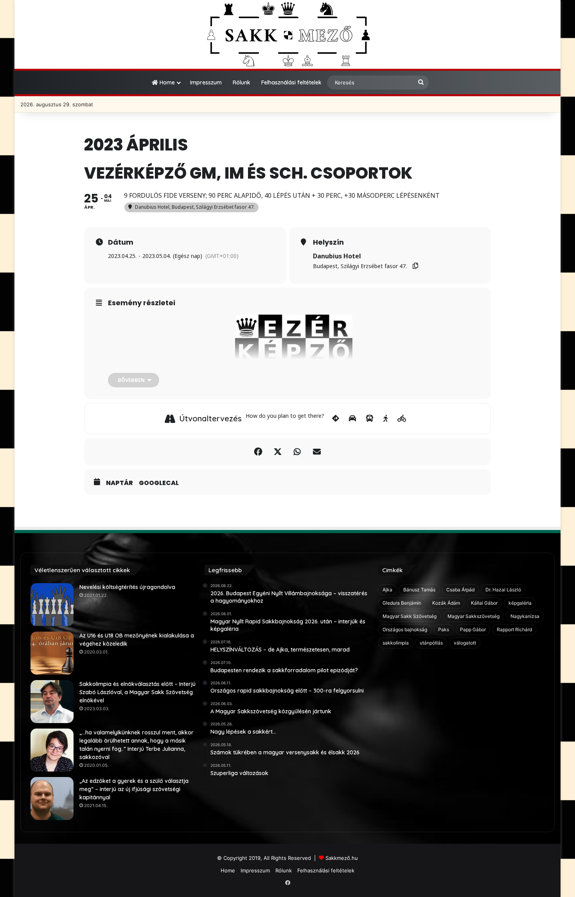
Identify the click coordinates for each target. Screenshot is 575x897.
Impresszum (206, 82)
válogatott (465, 643)
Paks (443, 629)
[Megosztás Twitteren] (278, 452)
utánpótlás (431, 643)
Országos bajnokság (405, 629)
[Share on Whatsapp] (297, 452)
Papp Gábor (473, 629)
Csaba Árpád (460, 590)
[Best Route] (335, 418)
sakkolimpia (396, 643)
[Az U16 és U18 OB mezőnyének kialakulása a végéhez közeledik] (52, 653)
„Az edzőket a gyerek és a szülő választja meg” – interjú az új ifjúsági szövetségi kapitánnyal (134, 789)
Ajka (387, 590)
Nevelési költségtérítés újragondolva (127, 587)
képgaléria (520, 603)
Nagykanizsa (524, 616)
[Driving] (352, 418)
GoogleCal (159, 483)
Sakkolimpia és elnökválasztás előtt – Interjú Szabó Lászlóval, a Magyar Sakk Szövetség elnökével (137, 692)
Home (166, 82)
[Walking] (385, 418)
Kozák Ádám (446, 603)
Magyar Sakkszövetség (473, 616)
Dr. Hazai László (503, 590)
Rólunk (241, 82)
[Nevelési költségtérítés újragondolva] (52, 604)
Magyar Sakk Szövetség (410, 616)
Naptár (119, 483)
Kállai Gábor (484, 603)
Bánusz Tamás (419, 590)
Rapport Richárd (514, 629)
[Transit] (369, 418)
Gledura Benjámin (402, 603)
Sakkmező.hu (341, 858)
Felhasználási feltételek (291, 82)
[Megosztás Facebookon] (258, 452)
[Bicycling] (402, 418)
